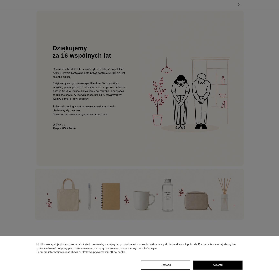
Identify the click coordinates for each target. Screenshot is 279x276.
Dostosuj (166, 264)
